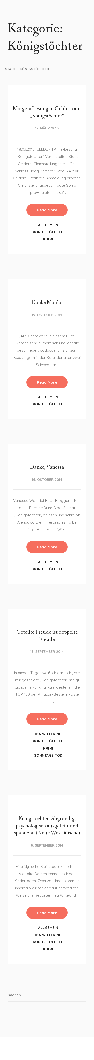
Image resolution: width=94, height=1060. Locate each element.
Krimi (48, 239)
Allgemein (48, 225)
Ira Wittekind (48, 734)
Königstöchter (48, 232)
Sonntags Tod (48, 755)
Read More (47, 210)
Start (10, 69)
